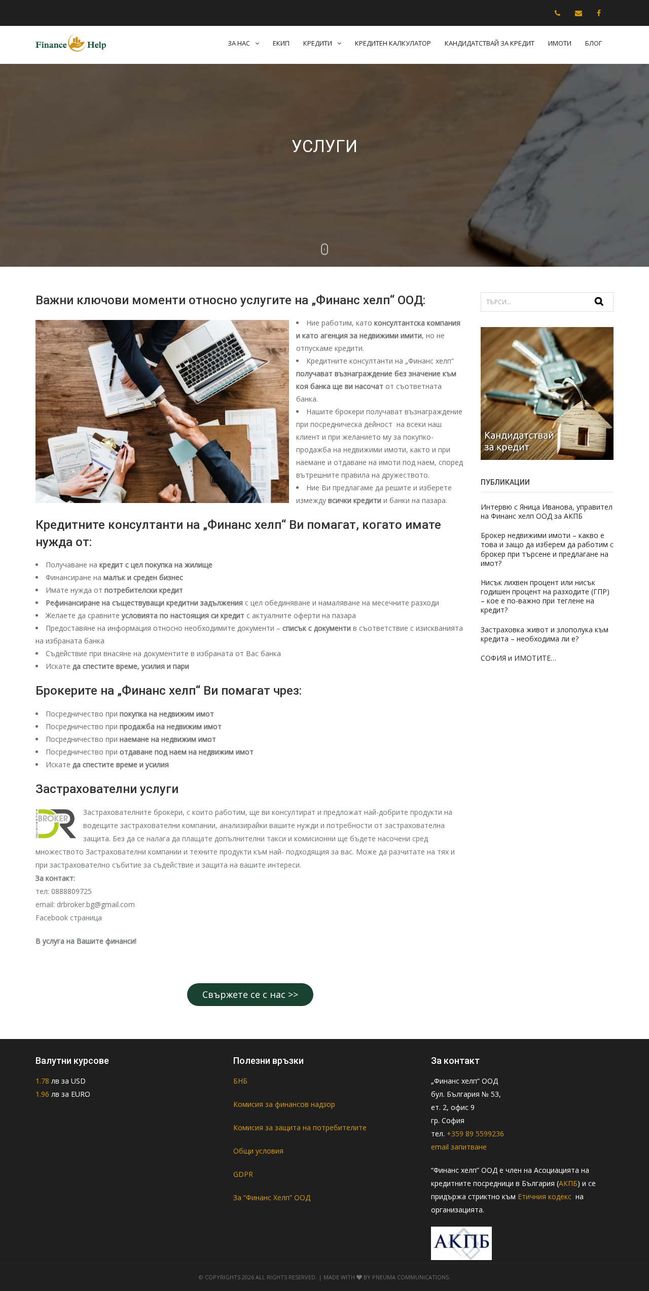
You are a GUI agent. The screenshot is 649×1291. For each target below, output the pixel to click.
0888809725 (71, 891)
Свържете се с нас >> (250, 994)
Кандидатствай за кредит (489, 43)
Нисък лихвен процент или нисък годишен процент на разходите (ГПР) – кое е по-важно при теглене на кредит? (545, 596)
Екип (281, 43)
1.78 (43, 1081)
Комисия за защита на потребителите (300, 1127)
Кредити (317, 43)
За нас (239, 43)
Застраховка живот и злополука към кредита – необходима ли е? (544, 634)
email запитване (459, 1147)
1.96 (42, 1094)
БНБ (240, 1081)
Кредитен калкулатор (393, 43)
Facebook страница (68, 917)
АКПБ (568, 1183)
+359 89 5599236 (475, 1133)
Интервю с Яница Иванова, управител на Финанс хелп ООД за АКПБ (546, 511)
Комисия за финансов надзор (284, 1104)
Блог (593, 43)
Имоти (559, 43)
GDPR (243, 1174)
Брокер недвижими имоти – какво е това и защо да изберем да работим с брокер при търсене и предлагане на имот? (547, 549)
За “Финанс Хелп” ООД (271, 1197)
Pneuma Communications (410, 1277)
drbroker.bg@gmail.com (96, 904)
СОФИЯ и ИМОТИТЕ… (518, 658)
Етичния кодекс (545, 1196)
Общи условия (258, 1151)
